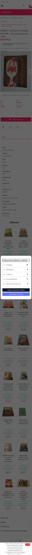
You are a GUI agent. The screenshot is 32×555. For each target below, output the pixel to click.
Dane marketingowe (11, 279)
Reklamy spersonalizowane (13, 284)
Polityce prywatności (16, 554)
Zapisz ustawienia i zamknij (16, 290)
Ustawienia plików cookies (14, 260)
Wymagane (9, 265)
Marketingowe (10, 269)
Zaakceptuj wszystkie (16, 294)
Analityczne (9, 274)
